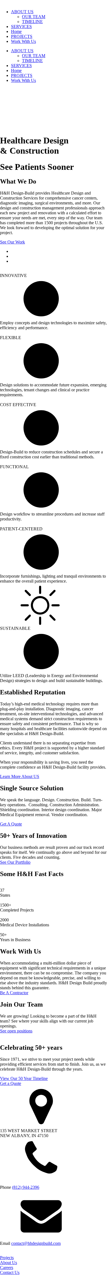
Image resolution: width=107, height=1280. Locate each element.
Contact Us (9, 1272)
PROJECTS (21, 36)
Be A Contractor (14, 992)
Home (16, 31)
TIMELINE (32, 21)
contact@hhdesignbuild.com (36, 1243)
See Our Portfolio (15, 862)
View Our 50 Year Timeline (24, 1078)
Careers (6, 1267)
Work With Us (23, 41)
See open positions (16, 1031)
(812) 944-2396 (25, 1187)
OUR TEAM (33, 16)
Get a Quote (10, 1083)
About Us (8, 1262)
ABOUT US (22, 11)
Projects (7, 1257)
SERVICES (21, 26)
